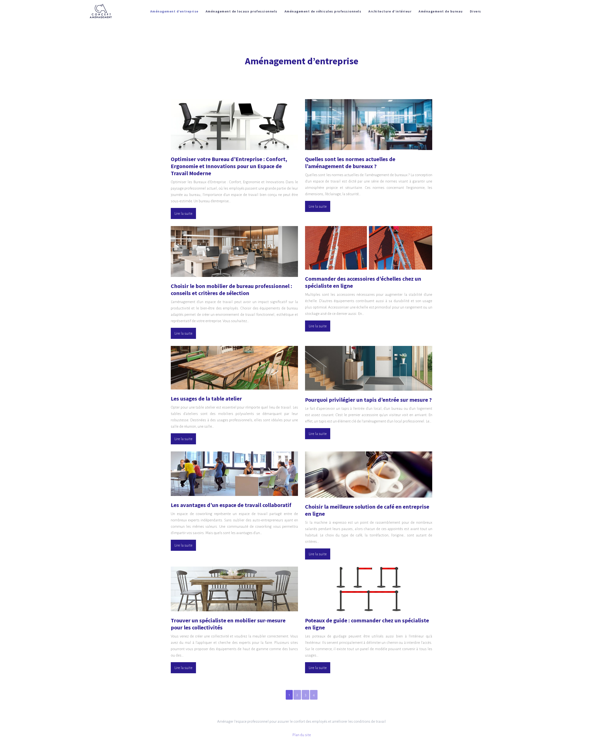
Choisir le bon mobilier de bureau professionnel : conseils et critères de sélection (231, 289)
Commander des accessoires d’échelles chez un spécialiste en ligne (363, 282)
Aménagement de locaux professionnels (241, 11)
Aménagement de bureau (441, 11)
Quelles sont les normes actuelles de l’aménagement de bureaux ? (350, 162)
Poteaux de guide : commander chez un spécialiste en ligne (367, 624)
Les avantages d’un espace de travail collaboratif (231, 505)
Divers (475, 11)
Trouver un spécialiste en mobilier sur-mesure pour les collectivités (228, 624)
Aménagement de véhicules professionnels (323, 11)
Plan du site (301, 735)
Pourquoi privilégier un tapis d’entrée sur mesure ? (368, 399)
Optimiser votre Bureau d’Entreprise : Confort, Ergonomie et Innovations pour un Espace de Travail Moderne (229, 166)
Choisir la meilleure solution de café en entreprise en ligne (367, 510)
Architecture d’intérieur (390, 11)
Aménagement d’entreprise (174, 11)
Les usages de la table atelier (206, 398)
